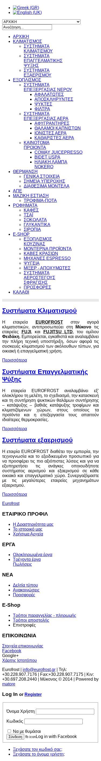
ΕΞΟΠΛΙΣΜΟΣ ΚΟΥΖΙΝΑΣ (38, 241)
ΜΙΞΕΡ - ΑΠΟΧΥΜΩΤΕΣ (47, 268)
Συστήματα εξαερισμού (37, 440)
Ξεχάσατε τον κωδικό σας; (37, 749)
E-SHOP (21, 234)
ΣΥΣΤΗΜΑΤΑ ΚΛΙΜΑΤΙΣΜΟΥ (38, 48)
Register (33, 694)
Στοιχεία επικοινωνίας (22, 646)
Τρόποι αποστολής (31, 620)
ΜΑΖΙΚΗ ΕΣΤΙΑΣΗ (31, 195)
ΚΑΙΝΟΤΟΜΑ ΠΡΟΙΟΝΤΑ (37, 145)
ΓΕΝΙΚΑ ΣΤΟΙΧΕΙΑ (42, 176)
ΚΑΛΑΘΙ (21, 292)
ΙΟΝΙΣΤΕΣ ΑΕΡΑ (50, 133)
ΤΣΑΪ (28, 215)
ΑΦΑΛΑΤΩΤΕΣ (49, 94)
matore (8, 684)
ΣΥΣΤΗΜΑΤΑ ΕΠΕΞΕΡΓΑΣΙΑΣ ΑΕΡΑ (46, 116)
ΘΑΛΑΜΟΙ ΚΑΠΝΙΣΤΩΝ (57, 128)
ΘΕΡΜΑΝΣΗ (25, 171)
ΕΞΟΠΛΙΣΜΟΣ (27, 80)
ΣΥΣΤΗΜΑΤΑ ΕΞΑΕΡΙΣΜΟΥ (37, 72)
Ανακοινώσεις (26, 590)
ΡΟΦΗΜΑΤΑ (25, 205)
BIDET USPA (47, 157)
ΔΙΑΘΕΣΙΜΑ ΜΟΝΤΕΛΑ (46, 186)
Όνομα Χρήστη (20, 711)
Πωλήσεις (22, 564)
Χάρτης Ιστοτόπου (19, 660)
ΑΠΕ (17, 191)
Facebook (11, 650)
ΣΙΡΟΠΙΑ (32, 229)
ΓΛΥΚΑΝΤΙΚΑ (37, 224)
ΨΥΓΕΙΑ (32, 263)
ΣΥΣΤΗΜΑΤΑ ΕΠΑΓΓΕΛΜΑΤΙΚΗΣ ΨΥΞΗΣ (43, 61)
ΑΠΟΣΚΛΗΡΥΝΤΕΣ (53, 99)
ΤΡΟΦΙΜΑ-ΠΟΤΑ (40, 200)
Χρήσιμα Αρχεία (28, 534)
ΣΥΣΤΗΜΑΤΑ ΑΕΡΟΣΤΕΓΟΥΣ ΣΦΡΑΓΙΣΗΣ (39, 278)
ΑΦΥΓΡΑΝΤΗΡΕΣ (51, 123)
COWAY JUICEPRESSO (58, 152)
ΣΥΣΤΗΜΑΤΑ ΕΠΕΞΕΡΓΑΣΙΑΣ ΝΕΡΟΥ (48, 87)
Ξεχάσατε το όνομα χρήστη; (39, 754)
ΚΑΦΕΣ (31, 210)
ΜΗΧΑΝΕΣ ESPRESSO (47, 258)
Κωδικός (14, 721)
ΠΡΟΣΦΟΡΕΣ (37, 287)
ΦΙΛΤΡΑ (42, 109)
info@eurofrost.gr (39, 669)
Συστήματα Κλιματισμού (39, 310)
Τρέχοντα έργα (27, 559)
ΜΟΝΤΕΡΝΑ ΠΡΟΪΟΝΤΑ (48, 248)
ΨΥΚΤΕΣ (43, 104)
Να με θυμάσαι (27, 731)
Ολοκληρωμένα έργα (32, 554)
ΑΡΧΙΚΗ (21, 36)
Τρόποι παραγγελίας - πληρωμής (44, 615)
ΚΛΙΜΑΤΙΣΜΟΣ (27, 41)
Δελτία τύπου (25, 585)
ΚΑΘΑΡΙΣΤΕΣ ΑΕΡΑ (54, 138)
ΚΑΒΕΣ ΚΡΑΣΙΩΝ (41, 253)
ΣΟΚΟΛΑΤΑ (35, 220)
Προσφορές (24, 595)
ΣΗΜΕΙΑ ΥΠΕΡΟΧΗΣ (44, 181)
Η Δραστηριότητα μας (33, 524)
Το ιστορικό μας (28, 529)
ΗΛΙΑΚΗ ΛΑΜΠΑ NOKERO (50, 164)
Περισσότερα (14, 360)
